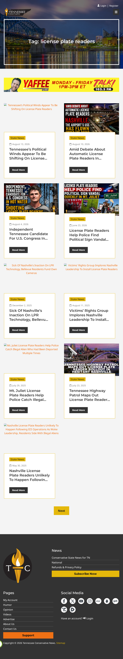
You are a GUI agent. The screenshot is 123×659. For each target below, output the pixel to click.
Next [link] (61, 511)
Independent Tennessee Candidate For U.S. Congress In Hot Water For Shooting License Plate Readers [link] (28, 240)
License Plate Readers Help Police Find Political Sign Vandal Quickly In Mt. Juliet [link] (89, 237)
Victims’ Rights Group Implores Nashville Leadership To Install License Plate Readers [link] (89, 317)
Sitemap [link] (60, 642)
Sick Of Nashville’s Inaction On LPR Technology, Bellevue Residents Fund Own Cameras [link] (28, 319)
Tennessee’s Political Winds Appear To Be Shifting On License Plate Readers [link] (27, 156)
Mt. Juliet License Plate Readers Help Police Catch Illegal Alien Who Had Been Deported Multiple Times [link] (28, 402)
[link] (101, 6)
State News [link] (17, 138)
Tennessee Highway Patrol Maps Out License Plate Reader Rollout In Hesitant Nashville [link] (88, 400)
